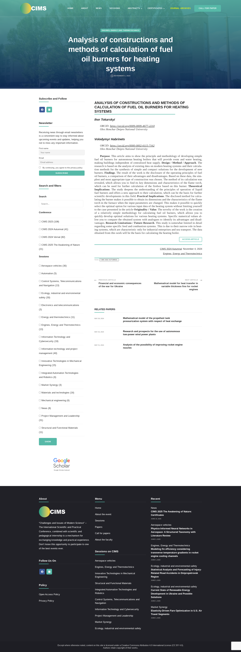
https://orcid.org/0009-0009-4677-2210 (132, 125)
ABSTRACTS (134, 8)
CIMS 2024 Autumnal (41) (54, 229)
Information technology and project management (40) (58, 351)
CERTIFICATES (155, 8)
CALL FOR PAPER (207, 8)
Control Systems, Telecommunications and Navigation (117, 601)
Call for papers (102, 533)
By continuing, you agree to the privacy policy (62, 168)
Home (98, 508)
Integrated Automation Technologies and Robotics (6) (58, 375)
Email (41, 158)
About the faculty (104, 539)
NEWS (99, 8)
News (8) (46, 408)
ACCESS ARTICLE (190, 239)
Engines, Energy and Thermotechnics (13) (59, 327)
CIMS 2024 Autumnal (171, 249)
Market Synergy (103, 622)
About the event (103, 514)
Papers (98, 527)
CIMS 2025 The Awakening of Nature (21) (59, 247)
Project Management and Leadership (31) (59, 418)
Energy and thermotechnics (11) (58, 317)
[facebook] (42, 109)
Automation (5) (49, 273)
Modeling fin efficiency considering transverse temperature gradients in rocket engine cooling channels (174, 552)
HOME (70, 8)
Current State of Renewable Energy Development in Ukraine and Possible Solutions (171, 594)
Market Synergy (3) (51, 385)
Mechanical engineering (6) (55, 400)
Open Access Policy (49, 594)
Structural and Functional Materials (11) (58, 430)
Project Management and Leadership (114, 615)
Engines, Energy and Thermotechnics (120, 30)
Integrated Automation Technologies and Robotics (115, 591)
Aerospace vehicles (105, 560)
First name (43, 148)
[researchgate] (49, 109)
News (154, 508)
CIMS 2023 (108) (50, 221)
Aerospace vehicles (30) (54, 265)
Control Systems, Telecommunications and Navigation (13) (60, 283)
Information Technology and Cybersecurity (117, 609)
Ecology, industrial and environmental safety (118, 628)
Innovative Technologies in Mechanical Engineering (115, 575)
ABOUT (84, 8)
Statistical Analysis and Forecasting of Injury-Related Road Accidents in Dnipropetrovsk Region (176, 573)
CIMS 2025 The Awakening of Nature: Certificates (171, 513)
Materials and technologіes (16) (57, 392)
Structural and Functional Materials (113, 583)
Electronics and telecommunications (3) (59, 307)
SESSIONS (114, 8)
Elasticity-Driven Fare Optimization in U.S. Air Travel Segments (176, 612)
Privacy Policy (46, 601)
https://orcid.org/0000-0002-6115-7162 (132, 145)
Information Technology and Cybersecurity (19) (54, 339)
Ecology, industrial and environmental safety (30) (59, 295)
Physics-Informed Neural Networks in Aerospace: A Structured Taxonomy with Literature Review (173, 532)
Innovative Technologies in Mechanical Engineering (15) (60, 363)
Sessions (100, 520)
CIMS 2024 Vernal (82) (53, 237)
